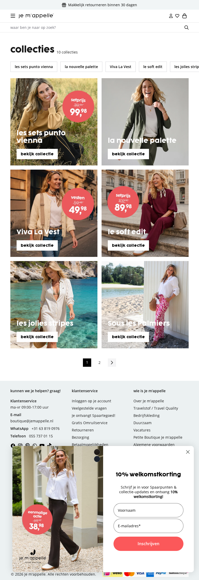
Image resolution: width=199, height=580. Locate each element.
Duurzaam (142, 422)
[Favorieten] (177, 16)
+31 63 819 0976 (46, 428)
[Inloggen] (171, 16)
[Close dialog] (188, 452)
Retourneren (83, 430)
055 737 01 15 (41, 436)
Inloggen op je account (91, 400)
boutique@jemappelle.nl (31, 420)
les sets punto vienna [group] (34, 66)
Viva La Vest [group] (120, 66)
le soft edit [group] (152, 66)
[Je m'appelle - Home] (36, 16)
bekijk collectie (37, 154)
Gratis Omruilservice (90, 422)
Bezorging (80, 437)
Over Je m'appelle (148, 400)
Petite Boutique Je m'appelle (157, 437)
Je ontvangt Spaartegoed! (93, 415)
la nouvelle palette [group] (81, 66)
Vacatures (142, 430)
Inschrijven (148, 543)
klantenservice (85, 390)
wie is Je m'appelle (149, 390)
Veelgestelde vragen (89, 408)
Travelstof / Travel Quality (155, 408)
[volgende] (112, 362)
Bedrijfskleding (146, 415)
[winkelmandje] (184, 16)
